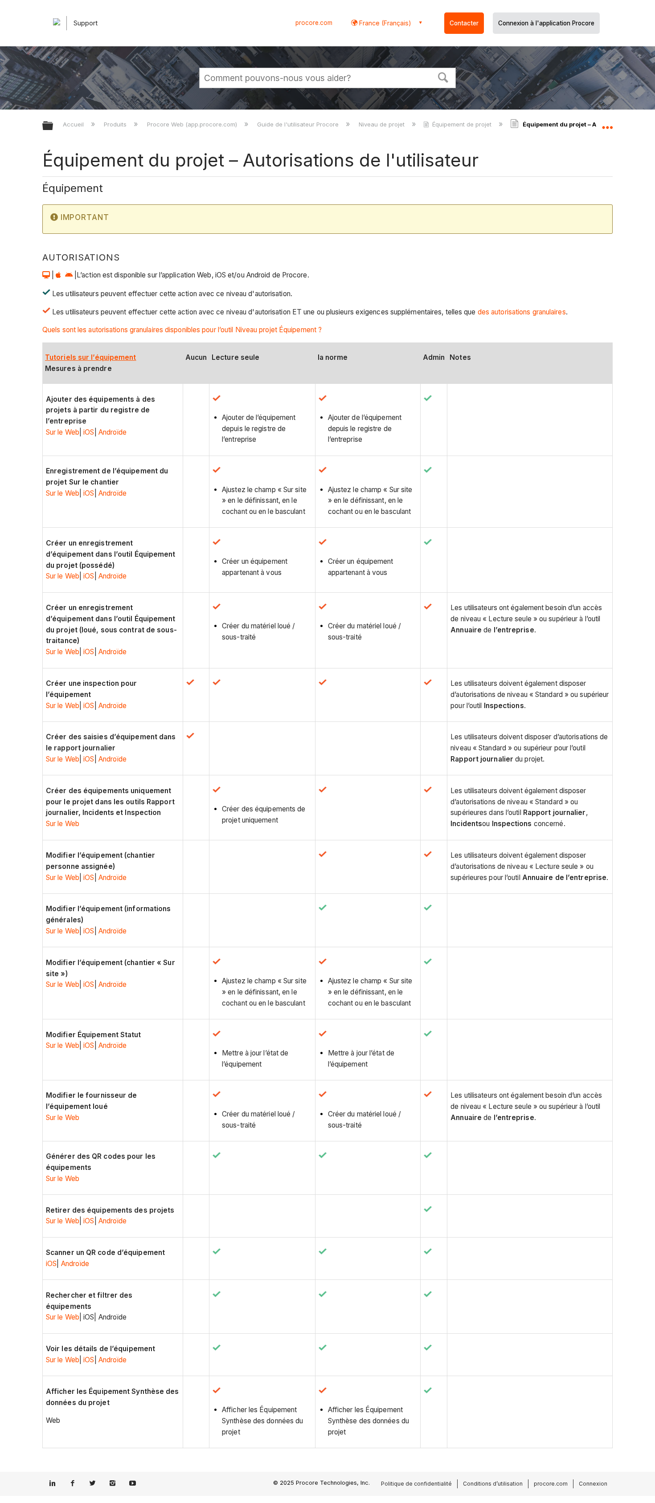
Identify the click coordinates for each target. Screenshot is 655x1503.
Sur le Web (62, 432)
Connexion (593, 1483)
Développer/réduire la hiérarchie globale (53, 126)
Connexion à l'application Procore (546, 23)
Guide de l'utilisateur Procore (298, 124)
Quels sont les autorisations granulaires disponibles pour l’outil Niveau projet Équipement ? (182, 330)
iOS (88, 432)
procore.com (313, 22)
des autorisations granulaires (522, 312)
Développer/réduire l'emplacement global (607, 123)
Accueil (74, 124)
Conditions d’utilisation (493, 1483)
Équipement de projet (461, 124)
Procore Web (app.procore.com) (192, 124)
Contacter (464, 23)
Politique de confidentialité (416, 1483)
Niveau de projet (382, 124)
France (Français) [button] (384, 23)
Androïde (112, 432)
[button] (443, 76)
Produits (116, 124)
